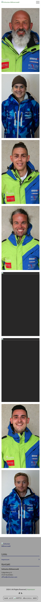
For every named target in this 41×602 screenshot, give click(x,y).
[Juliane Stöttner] (20, 106)
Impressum (5, 559)
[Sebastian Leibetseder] (20, 238)
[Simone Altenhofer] (20, 370)
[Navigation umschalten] (38, 2)
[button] (20, 40)
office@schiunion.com (9, 577)
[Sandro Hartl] (20, 502)
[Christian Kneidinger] (20, 304)
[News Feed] (21, 593)
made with (9, 598)
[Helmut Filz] (20, 40)
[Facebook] (19, 593)
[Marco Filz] (20, 172)
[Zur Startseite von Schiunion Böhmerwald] (17, 2)
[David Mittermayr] (20, 436)
